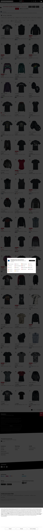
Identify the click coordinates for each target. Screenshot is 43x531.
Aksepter (10, 528)
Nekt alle (21, 528)
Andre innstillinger (33, 528)
